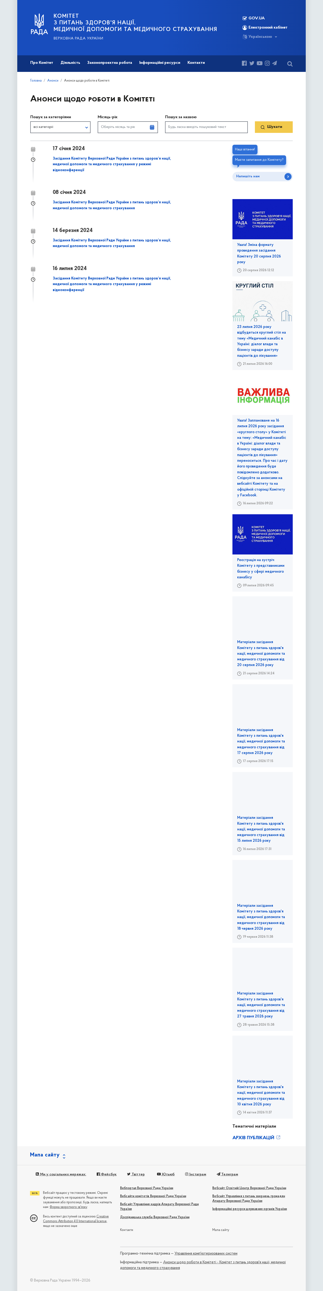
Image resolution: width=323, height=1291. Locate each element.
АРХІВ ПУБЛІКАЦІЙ (253, 1138)
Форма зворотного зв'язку (68, 1207)
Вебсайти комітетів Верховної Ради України (153, 1196)
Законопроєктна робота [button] (109, 63)
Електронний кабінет (268, 28)
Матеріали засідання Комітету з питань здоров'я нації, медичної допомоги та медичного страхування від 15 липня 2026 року (261, 829)
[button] (60, 127)
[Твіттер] (251, 64)
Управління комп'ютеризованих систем (206, 1254)
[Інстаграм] (267, 64)
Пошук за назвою (181, 117)
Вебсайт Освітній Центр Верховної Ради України (249, 1188)
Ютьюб (168, 1174)
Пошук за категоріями (50, 117)
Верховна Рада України (78, 38)
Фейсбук (108, 1174)
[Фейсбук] (244, 64)
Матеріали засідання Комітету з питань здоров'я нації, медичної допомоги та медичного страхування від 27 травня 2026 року (261, 1005)
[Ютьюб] (259, 64)
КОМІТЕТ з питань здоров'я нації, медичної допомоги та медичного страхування (135, 22)
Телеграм (229, 1174)
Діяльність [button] (70, 63)
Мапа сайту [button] (45, 1155)
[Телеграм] (274, 64)
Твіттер (138, 1174)
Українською (260, 37)
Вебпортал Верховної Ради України (146, 1188)
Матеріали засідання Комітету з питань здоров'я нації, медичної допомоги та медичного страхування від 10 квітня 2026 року (261, 1093)
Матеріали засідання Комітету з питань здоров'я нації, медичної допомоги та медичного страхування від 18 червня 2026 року (261, 917)
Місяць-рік (108, 117)
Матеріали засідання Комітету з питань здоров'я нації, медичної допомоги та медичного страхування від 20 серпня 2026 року (261, 653)
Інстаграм (197, 1174)
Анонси (52, 81)
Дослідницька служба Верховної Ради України (154, 1217)
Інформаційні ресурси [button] (159, 63)
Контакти (126, 1230)
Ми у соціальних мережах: (62, 1174)
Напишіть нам (248, 176)
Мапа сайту (220, 1230)
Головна (36, 81)
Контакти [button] (196, 63)
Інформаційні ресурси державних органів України (249, 1209)
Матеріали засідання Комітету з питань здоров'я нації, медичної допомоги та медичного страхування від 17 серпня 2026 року (261, 741)
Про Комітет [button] (41, 63)
